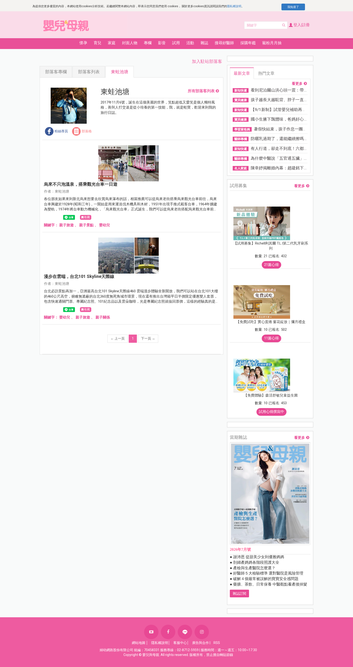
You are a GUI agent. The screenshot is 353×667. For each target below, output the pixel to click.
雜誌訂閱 (239, 593)
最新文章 (242, 73)
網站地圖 (138, 643)
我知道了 (293, 7)
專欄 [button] (148, 43)
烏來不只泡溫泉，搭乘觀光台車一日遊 (80, 184)
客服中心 (180, 643)
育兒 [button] (97, 43)
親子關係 (103, 317)
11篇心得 (271, 338)
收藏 (87, 217)
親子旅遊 (66, 225)
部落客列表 (89, 71)
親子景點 (86, 225)
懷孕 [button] (83, 43)
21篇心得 (271, 265)
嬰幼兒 (104, 225)
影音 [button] (162, 43)
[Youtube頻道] (151, 632)
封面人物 (129, 43)
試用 (176, 43)
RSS (216, 643)
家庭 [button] (112, 43)
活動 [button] (190, 43)
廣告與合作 (200, 643)
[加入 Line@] (185, 632)
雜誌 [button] (204, 43)
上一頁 (117, 338)
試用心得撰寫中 (271, 412)
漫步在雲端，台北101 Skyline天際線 (79, 276)
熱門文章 (266, 73)
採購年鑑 (248, 43)
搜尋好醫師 (224, 43)
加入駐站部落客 (207, 61)
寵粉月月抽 (271, 43)
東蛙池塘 (119, 71)
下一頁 (148, 338)
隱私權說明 (234, 6)
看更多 (297, 84)
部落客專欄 (56, 71)
